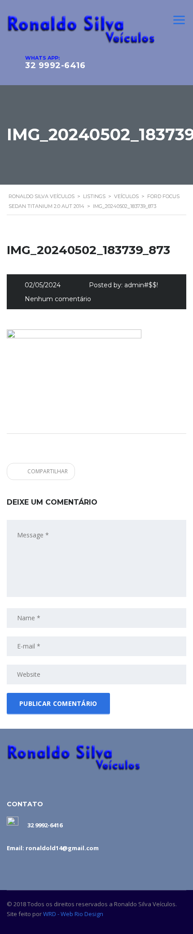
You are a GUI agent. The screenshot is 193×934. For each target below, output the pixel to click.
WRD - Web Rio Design (73, 914)
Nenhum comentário (58, 299)
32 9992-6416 (55, 65)
